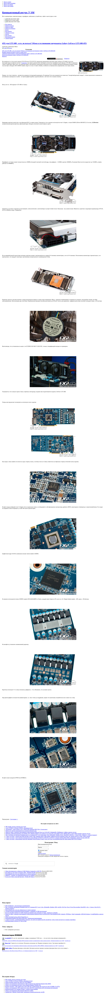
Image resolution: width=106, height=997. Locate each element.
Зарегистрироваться (54, 855)
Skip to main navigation (9, 3)
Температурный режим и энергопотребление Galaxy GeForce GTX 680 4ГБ (22, 53)
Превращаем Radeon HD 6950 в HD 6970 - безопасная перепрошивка (23, 918)
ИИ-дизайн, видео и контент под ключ (16, 826)
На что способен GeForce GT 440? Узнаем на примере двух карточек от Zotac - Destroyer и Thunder (31, 912)
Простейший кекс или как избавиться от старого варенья (20, 874)
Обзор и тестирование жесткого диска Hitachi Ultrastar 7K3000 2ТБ (23, 985)
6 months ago (67, 940)
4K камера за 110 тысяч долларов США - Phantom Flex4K (20, 872)
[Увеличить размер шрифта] (12, 19)
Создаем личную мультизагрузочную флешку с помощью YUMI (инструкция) (26, 911)
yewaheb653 (8, 938)
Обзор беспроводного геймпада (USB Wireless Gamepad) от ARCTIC (23, 871)
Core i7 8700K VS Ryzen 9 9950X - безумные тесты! (19, 828)
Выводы (4, 56)
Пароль (40, 847)
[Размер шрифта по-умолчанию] (12, 20)
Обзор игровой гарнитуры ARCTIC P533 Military (18, 982)
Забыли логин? (42, 853)
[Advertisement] (15, 889)
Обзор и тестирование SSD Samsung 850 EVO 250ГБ (19, 990)
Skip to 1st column (8, 4)
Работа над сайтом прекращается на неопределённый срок (21, 830)
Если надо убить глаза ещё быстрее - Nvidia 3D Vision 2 (20, 876)
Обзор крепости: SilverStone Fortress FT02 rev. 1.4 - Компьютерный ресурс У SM (19, 950)
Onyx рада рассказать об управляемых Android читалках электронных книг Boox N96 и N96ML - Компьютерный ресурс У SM (30, 945)
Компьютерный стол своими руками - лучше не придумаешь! (21, 989)
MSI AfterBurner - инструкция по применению (17, 905)
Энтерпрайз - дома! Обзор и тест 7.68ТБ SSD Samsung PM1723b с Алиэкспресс (26, 829)
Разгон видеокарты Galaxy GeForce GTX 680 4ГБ (15, 55)
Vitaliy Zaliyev (8, 948)
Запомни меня (43, 850)
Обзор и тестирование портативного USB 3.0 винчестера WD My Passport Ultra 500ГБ (28, 983)
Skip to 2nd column (8, 6)
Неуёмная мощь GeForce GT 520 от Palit (15, 921)
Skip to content (7, 2)
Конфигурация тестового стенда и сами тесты (14, 52)
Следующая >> (14, 819)
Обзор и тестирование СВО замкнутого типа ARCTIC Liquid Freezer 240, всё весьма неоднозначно (31, 988)
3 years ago (40, 950)
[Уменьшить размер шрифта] (12, 21)
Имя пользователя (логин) (45, 844)
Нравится (66, 58)
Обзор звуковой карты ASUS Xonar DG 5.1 (16, 917)
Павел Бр (7, 943)
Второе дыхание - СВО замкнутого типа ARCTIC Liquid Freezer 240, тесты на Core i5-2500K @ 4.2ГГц (32, 986)
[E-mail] (4, 48)
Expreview (24, 63)
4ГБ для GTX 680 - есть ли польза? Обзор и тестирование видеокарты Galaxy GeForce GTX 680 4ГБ (44, 43)
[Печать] (9, 48)
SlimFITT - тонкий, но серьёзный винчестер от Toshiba (19, 875)
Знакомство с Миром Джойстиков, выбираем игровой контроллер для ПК (24, 992)
